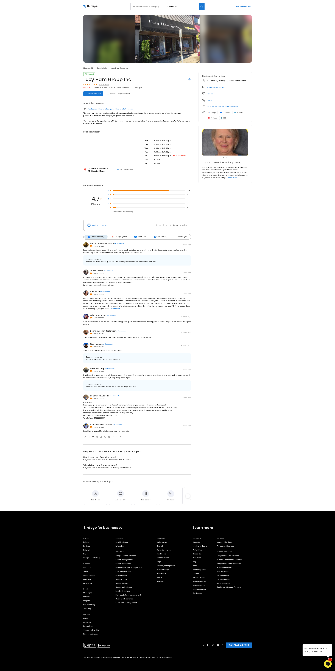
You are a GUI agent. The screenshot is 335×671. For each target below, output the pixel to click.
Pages (85, 554)
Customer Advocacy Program (229, 587)
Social (85, 571)
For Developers (223, 575)
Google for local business (126, 556)
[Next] (188, 496)
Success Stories (199, 577)
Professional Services (225, 546)
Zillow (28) (141, 237)
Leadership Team (200, 546)
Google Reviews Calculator (228, 556)
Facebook (226, 113)
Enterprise (120, 546)
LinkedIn (240, 113)
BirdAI (85, 618)
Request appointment (120, 93)
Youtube (214, 118)
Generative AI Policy (147, 657)
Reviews (86, 546)
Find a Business (223, 571)
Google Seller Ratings (91, 558)
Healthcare (161, 554)
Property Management (166, 566)
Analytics (87, 622)
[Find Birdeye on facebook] (199, 645)
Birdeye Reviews (199, 581)
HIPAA (129, 657)
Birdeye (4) (162, 237)
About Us (196, 542)
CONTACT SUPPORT (239, 645)
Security (116, 657)
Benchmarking (89, 605)
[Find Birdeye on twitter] (204, 645)
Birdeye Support (223, 579)
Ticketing (87, 608)
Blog (194, 562)
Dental (160, 546)
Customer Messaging (124, 571)
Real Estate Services (120, 87)
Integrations (88, 626)
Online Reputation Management (129, 567)
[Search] (202, 6)
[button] (85, 437)
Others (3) (182, 237)
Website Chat (121, 579)
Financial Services (164, 550)
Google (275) (121, 237)
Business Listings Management (128, 595)
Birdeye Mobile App (91, 634)
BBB (224, 118)
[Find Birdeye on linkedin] (208, 645)
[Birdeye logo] (90, 6)
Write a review (243, 6)
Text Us (210, 94)
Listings (86, 542)
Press (195, 566)
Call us (210, 100)
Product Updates (199, 569)
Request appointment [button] (216, 87)
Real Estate (102, 68)
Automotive (162, 542)
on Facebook (119, 244)
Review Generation (123, 563)
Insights (86, 601)
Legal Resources (199, 589)
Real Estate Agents (106, 109)
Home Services (163, 558)
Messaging (87, 593)
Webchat (87, 567)
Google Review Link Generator (229, 563)
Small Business (122, 542)
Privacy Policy (106, 657)
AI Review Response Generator (229, 560)
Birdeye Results (199, 585)
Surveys (86, 597)
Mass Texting (88, 579)
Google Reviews (122, 583)
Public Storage (163, 569)
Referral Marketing (123, 575)
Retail (159, 577)
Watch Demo (198, 550)
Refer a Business (223, 583)
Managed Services (224, 542)
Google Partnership (91, 630)
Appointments (89, 575)
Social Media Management (126, 603)
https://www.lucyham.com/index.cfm (222, 106)
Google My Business (124, 587)
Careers (196, 573)
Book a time (197, 554)
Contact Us (197, 593)
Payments (87, 583)
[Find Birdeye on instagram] (213, 645)
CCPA (135, 657)
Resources (197, 558)
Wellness (160, 581)
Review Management (124, 560)
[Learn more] (225, 142)
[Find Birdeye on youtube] (218, 645)
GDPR (123, 657)
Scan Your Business (225, 567)
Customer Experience (124, 599)
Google (213, 113)
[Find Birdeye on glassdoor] (222, 645)
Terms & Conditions (91, 657)
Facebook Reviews (123, 591)
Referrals (86, 550)
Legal (159, 562)
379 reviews (104, 84)
